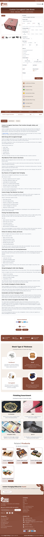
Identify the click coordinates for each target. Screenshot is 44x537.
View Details (5, 462)
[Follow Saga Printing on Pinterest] (12, 513)
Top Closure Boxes (5, 518)
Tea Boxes (3, 524)
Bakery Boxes (17, 11)
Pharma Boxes (4, 527)
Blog (24, 502)
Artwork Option (25, 57)
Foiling (25, 51)
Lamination (26, 36)
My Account (25, 511)
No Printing (24, 34)
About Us (25, 500)
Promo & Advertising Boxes (6, 526)
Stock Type (24, 41)
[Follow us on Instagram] (41, 0)
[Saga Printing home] (4, 4)
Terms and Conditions (27, 507)
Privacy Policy (26, 509)
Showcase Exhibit (4, 519)
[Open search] (37, 4)
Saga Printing (5, 133)
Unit (38, 23)
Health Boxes (3, 520)
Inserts (25, 53)
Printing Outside (28, 28)
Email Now (19, 329)
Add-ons (24, 48)
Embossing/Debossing (28, 50)
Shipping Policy (26, 510)
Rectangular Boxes (5, 522)
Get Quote (10, 462)
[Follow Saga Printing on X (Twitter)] (10, 513)
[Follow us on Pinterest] (42, 0)
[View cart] (39, 4)
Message (24, 72)
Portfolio (25, 499)
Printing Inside (27, 31)
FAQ (24, 504)
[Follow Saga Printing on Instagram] (7, 513)
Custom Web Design (28, 535)
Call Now (25, 329)
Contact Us (25, 503)
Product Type (25, 19)
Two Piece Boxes (4, 523)
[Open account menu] (40, 4)
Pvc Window (26, 54)
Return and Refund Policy (28, 506)
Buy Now (39, 78)
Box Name (24, 15)
